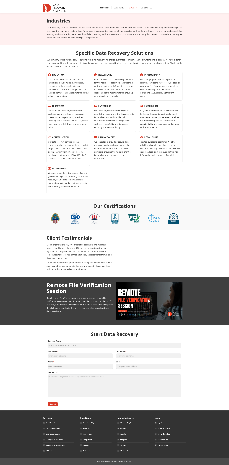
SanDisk (123, 445)
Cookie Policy (163, 440)
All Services (50, 451)
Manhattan (87, 434)
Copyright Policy (164, 434)
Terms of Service (164, 428)
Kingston (123, 440)
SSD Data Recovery (53, 428)
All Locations (88, 451)
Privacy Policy (163, 445)
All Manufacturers (127, 451)
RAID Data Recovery (53, 434)
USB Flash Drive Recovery (55, 445)
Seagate (123, 428)
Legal (160, 423)
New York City (88, 423)
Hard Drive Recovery (54, 423)
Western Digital (126, 423)
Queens (86, 445)
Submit (53, 404)
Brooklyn (86, 428)
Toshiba (123, 434)
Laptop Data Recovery (54, 440)
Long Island (87, 440)
